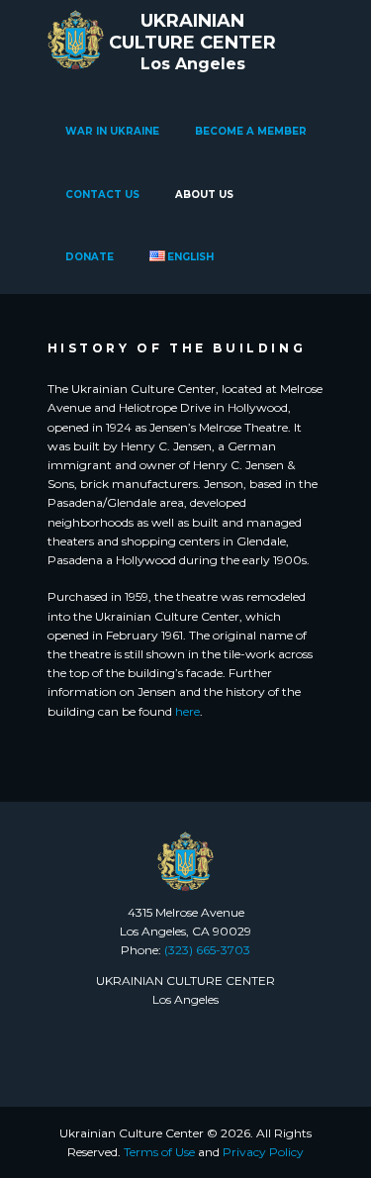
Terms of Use (159, 1151)
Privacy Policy (263, 1151)
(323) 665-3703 (207, 949)
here (187, 711)
